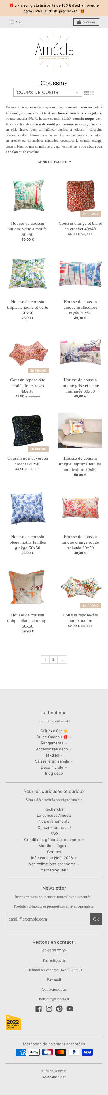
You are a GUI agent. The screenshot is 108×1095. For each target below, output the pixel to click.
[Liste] (92, 93)
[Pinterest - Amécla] (59, 1008)
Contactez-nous (54, 989)
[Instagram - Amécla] (49, 1008)
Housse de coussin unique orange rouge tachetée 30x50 (80, 542)
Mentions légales (54, 845)
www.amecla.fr (54, 1077)
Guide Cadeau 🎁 (52, 737)
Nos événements (54, 821)
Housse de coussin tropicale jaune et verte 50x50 (27, 307)
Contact (54, 851)
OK (96, 919)
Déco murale (52, 767)
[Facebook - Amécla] (38, 1008)
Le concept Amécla (54, 815)
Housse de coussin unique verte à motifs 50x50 (28, 229)
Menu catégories (52, 161)
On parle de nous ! (54, 827)
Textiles (52, 755)
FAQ (54, 833)
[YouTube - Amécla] (69, 1008)
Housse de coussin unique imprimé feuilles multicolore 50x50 (80, 464)
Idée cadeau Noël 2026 (52, 857)
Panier (89, 22)
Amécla (61, 1071)
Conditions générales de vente (52, 839)
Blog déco (54, 773)
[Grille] (86, 93)
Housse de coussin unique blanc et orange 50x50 (27, 621)
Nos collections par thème (52, 864)
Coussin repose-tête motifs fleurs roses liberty (27, 385)
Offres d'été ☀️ (54, 730)
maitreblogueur (54, 870)
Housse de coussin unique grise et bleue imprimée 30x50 (80, 385)
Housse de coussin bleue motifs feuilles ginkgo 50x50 (28, 542)
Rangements (52, 743)
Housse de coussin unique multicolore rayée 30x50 (80, 307)
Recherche (54, 809)
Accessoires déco (52, 749)
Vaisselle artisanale (52, 761)
